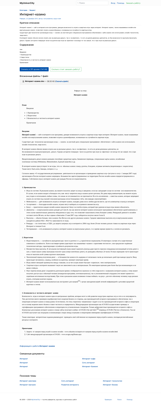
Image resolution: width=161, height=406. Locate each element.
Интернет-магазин (28, 385)
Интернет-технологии (112, 381)
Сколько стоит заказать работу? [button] (65, 69)
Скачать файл (62, 81)
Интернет (24, 359)
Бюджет (32, 10)
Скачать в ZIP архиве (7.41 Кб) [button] (34, 69)
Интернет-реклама (28, 381)
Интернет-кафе (88, 359)
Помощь (120, 3)
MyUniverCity (35, 399)
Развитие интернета (70, 385)
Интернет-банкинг (90, 366)
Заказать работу (133, 3)
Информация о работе (37, 346)
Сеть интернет (88, 363)
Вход (113, 3)
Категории (23, 10)
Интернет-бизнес (110, 385)
